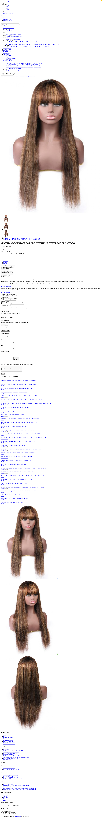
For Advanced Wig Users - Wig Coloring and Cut (14, 778)
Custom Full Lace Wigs (32, 41)
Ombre (13, 39)
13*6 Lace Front (25, 44)
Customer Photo (17, 70)
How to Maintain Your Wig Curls (10, 777)
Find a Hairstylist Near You (9, 744)
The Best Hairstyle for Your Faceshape (11, 755)
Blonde (7, 39)
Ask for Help (6, 1)
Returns (5, 263)
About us (5, 735)
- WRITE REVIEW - (5, 330)
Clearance (19, 34)
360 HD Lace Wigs (48, 46)
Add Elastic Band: (5, 305)
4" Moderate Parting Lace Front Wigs (28, 76)
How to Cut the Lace (8, 784)
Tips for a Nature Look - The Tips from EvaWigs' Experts (16, 757)
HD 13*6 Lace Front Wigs (29, 46)
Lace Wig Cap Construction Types (11, 752)
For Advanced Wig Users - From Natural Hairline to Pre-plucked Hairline (19, 789)
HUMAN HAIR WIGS (8, 28)
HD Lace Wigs (9, 46)
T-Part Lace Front (41, 44)
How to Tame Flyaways (8, 787)
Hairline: (3, 299)
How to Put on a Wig (34, 64)
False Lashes (14, 57)
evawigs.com (18, 816)
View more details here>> (6, 286)
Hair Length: (4, 297)
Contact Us (5, 736)
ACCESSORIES (7, 55)
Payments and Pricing (8, 740)
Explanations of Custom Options (10, 758)
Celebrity (8, 30)
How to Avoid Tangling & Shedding (11, 769)
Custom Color (18, 39)
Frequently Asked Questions (9, 742)
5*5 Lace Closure (33, 44)
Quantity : (3, 317)
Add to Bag (3, 325)
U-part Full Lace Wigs (11, 41)
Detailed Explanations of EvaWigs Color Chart (16, 65)
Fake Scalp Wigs (49, 44)
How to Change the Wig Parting (10, 775)
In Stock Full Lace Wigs (21, 41)
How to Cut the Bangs (8, 776)
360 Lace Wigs (56, 44)
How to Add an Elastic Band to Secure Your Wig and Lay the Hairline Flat (19, 788)
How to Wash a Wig (10, 63)
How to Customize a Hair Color (34, 65)
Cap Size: (3, 301)
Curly (17, 36)
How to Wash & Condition (9, 768)
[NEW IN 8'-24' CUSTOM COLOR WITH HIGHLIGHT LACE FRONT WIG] (6, 221)
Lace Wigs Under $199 (11, 34)
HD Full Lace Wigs (39, 46)
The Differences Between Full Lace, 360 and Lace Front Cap (19, 67)
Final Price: (3, 320)
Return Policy (6, 738)
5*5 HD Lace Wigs (7, 51)
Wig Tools (8, 57)
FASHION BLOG (7, 60)
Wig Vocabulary (17, 68)
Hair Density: (4, 298)
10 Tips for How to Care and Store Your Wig (25, 63)
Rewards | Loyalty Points (9, 741)
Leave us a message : (5, 311)
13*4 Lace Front (17, 44)
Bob (11, 30)
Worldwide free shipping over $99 (7, 18)
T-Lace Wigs (6, 54)
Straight (8, 36)
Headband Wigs (6, 53)
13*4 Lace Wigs (7, 49)
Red (10, 39)
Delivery (5, 262)
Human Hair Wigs (8, 76)
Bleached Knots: (4, 302)
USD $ (5, 4)
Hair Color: (3, 294)
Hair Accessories (10, 58)
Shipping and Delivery (8, 737)
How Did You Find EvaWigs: (7, 313)
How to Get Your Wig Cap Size (22, 64)
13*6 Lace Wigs (7, 48)
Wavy (20, 36)
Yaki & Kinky (13, 36)
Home (2, 76)
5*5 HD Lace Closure (18, 46)
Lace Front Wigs (15, 76)
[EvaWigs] (1, 15)
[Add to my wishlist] (7, 325)
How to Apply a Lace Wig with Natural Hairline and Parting (16, 785)
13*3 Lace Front (10, 44)
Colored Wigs (6, 50)
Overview (5, 261)
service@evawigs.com (8, 13)
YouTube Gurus (9, 70)
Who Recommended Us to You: (8, 315)
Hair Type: (3, 295)
